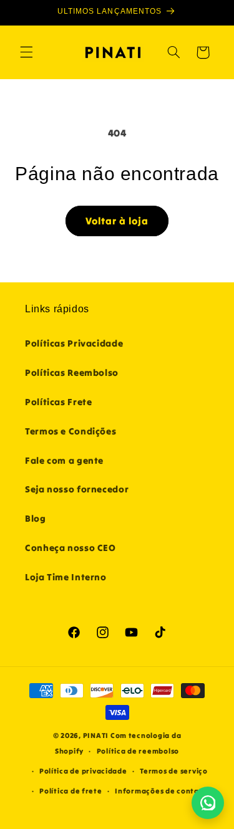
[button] (26, 52)
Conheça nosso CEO (70, 547)
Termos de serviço (174, 771)
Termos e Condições (70, 431)
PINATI (96, 735)
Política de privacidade (83, 771)
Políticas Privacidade (74, 343)
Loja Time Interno (66, 577)
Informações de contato (161, 791)
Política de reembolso (138, 751)
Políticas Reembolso (72, 372)
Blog (35, 518)
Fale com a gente (64, 460)
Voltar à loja (117, 220)
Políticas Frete (58, 402)
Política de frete (70, 791)
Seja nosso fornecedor (77, 489)
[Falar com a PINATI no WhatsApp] (208, 803)
